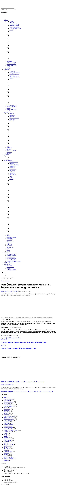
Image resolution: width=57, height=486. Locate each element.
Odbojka (12, 172)
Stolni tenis (13, 174)
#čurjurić (6, 338)
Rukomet (12, 173)
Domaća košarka (14, 24)
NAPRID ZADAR (11, 270)
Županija (6, 252)
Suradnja (9, 265)
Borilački (12, 167)
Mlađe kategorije (14, 27)
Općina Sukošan (11, 260)
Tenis (11, 177)
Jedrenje (12, 115)
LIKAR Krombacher (15, 28)
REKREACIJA (7, 440)
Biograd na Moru (11, 254)
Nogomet (6, 69)
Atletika (12, 163)
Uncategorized (8, 451)
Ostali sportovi (8, 160)
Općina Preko (11, 257)
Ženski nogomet (14, 74)
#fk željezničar (13, 338)
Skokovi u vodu (14, 118)
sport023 (3, 384)
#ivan (19, 338)
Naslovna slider (5, 281)
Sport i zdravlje (8, 262)
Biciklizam (13, 166)
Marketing (7, 264)
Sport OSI (6, 155)
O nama (9, 268)
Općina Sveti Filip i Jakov (14, 261)
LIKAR (8, 67)
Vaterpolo (12, 119)
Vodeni (6, 112)
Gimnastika (13, 169)
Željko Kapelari (5, 291)
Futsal (11, 75)
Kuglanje (12, 170)
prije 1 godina (10, 384)
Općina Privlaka (11, 258)
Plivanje (12, 116)
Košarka (6, 20)
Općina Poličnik (11, 255)
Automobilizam (14, 164)
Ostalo (11, 30)
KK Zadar (12, 23)
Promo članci (10, 267)
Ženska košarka (14, 25)
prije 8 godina (14, 291)
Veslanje (12, 120)
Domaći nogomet (15, 72)
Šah (11, 176)
